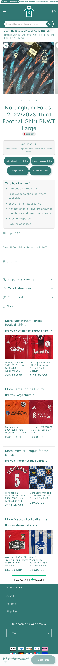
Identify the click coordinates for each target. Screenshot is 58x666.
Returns (11, 603)
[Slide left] (21, 100)
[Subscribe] (47, 633)
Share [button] (9, 306)
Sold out (43, 659)
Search (10, 596)
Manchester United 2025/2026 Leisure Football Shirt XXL (40, 495)
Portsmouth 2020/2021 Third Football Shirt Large (16, 430)
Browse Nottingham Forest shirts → (28, 330)
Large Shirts (17, 171)
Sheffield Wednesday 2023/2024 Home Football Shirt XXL (39, 561)
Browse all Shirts (40, 171)
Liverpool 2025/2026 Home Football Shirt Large (41, 430)
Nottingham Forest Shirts (17, 161)
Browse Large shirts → (20, 395)
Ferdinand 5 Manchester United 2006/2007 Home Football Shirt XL (15, 496)
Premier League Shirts (42, 161)
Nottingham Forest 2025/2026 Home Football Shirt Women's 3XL (15, 366)
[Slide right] (36, 100)
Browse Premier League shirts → (26, 460)
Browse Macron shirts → (21, 525)
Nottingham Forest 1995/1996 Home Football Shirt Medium (39, 366)
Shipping (11, 611)
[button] (4, 11)
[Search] (49, 24)
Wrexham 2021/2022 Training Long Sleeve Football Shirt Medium (16, 561)
